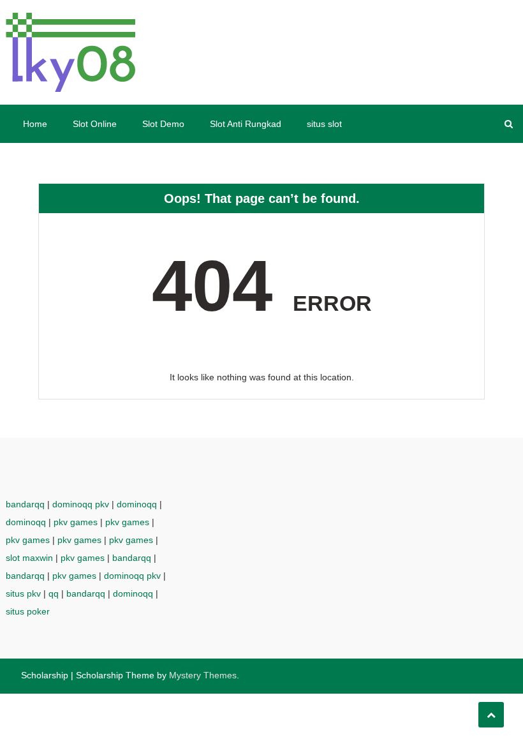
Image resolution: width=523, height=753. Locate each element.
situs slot (324, 124)
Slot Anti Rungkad (245, 124)
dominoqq (137, 504)
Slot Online (95, 124)
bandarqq (25, 504)
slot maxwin (29, 558)
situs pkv (23, 593)
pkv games (76, 522)
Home (35, 124)
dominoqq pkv (80, 504)
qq (53, 593)
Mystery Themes (203, 675)
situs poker (28, 611)
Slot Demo (163, 124)
